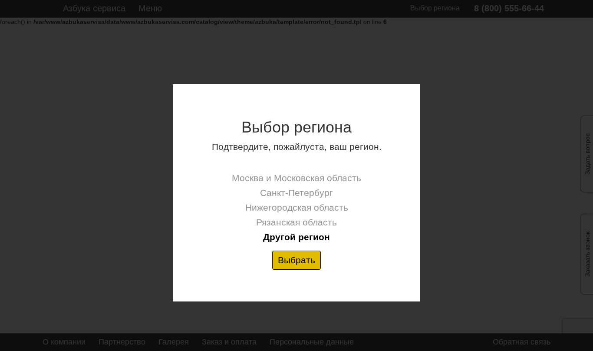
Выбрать (296, 260)
